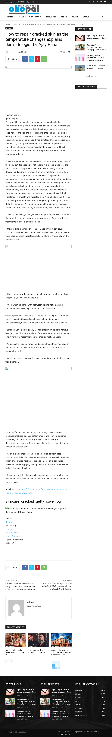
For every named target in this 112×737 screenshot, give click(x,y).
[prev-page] (7, 661)
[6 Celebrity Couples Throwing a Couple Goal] (38, 640)
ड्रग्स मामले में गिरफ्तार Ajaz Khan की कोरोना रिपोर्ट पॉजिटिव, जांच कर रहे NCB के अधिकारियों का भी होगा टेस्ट (57, 586)
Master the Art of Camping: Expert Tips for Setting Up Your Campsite (96, 47)
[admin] (7, 51)
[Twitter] (97, 2)
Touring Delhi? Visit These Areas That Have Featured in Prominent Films (61, 652)
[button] (103, 17)
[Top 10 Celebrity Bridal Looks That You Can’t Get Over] (15, 640)
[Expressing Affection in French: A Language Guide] (80, 38)
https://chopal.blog (34, 606)
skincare (9, 529)
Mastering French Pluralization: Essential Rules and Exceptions (95, 58)
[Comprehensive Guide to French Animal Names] (80, 68)
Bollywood (16, 24)
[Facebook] (89, 2)
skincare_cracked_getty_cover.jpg (33, 501)
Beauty (8, 522)
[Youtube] (105, 2)
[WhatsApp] (44, 59)
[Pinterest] (37, 59)
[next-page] (11, 661)
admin (14, 52)
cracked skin (11, 532)
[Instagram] (93, 2)
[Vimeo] (101, 2)
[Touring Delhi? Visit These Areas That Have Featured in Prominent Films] (61, 640)
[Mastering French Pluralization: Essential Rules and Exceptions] (80, 57)
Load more (90, 76)
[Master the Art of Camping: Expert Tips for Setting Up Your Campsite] (80, 47)
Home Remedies (13, 536)
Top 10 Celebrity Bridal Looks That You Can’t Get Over (14, 652)
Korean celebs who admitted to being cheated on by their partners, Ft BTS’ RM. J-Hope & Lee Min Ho (20, 586)
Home (7, 24)
